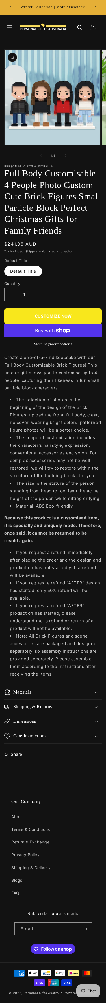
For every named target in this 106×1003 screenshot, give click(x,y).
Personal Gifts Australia (43, 993)
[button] (9, 27)
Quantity (12, 283)
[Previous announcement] (10, 7)
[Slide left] (40, 155)
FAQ (15, 892)
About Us (20, 816)
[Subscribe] (85, 928)
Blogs (16, 880)
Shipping (31, 251)
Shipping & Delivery (31, 867)
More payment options (53, 344)
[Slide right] (65, 155)
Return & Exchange (30, 842)
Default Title (23, 271)
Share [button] (16, 754)
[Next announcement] (95, 7)
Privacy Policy (25, 854)
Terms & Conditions (30, 829)
